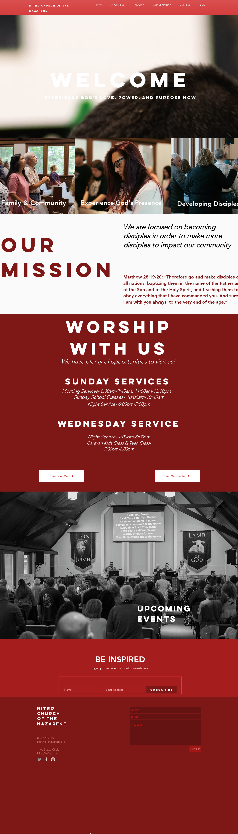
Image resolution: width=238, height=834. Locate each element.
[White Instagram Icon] (53, 759)
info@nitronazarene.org (51, 741)
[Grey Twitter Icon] (39, 759)
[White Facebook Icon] (46, 759)
